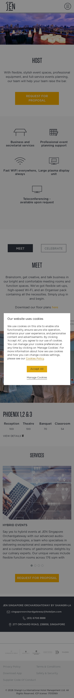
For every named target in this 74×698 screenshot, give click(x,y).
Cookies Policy (35, 358)
